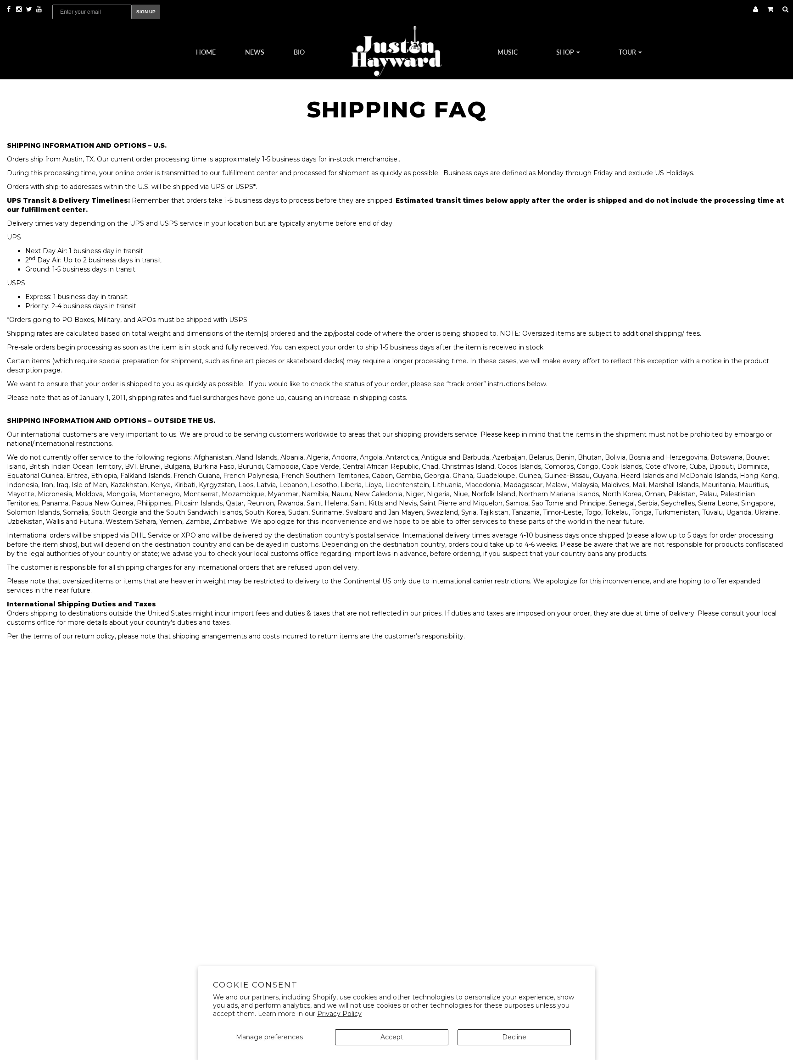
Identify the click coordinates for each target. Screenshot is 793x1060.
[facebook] (10, 9)
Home (206, 51)
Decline (514, 1037)
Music (507, 51)
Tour (628, 51)
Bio (299, 51)
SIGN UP (146, 11)
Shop (565, 51)
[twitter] (30, 9)
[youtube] (39, 9)
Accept (391, 1037)
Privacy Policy (339, 1014)
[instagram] (20, 9)
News (254, 51)
